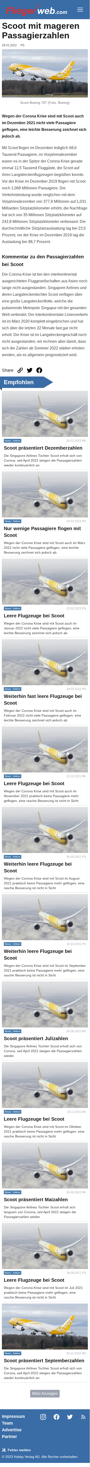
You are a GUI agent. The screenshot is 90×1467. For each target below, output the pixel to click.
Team (7, 1423)
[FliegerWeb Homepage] (36, 9)
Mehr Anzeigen (45, 1394)
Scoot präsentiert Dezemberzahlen (31, 394)
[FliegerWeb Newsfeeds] (83, 1417)
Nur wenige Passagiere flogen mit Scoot (36, 474)
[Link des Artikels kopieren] (20, 370)
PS (22, 45)
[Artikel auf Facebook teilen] (39, 370)
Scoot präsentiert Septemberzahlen (32, 1306)
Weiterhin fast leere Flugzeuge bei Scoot (36, 642)
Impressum (13, 1416)
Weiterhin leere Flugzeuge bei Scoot (33, 810)
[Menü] (80, 9)
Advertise (12, 1429)
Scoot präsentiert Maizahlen (25, 1145)
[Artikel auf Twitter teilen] (30, 370)
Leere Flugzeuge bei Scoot (25, 561)
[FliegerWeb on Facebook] (56, 1426)
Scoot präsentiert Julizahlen (25, 984)
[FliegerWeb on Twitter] (70, 1426)
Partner (9, 1436)
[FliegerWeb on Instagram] (43, 1426)
